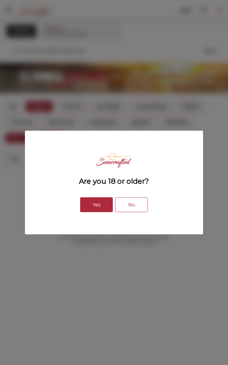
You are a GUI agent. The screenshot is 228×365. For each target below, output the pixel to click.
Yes (96, 205)
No (131, 205)
